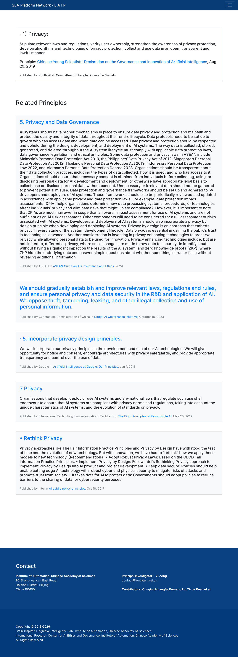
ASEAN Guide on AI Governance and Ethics (83, 266)
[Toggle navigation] (230, 5)
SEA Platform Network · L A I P (39, 5)
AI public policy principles (67, 488)
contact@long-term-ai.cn (139, 580)
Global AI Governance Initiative (116, 317)
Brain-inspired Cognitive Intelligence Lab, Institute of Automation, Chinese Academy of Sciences (83, 631)
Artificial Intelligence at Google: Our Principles (85, 366)
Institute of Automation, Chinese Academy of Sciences (55, 576)
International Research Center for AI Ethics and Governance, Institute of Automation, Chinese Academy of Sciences (97, 635)
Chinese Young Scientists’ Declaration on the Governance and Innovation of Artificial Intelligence (122, 62)
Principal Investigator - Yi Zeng (144, 576)
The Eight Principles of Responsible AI (144, 416)
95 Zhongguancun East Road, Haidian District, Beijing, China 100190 (36, 584)
